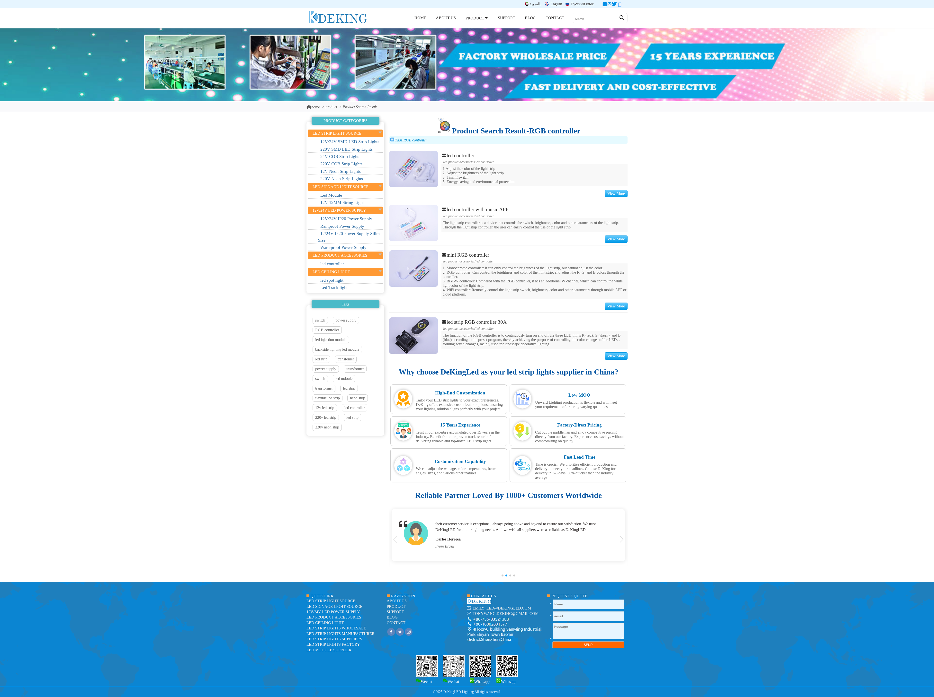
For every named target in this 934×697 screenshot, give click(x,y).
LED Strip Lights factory (333, 644)
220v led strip (325, 417)
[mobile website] (620, 5)
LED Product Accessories (459, 162)
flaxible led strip (327, 398)
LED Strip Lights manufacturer (340, 634)
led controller (354, 408)
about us (397, 601)
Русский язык (582, 4)
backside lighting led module (337, 349)
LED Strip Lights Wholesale (336, 628)
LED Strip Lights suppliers (334, 639)
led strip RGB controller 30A (477, 322)
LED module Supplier (328, 650)
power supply (345, 320)
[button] (502, 575)
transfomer (346, 359)
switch (320, 320)
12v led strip (324, 408)
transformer (355, 369)
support (395, 612)
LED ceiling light (325, 623)
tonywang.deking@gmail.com (506, 613)
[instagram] (609, 5)
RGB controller (327, 330)
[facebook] (604, 5)
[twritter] (614, 5)
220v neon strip (327, 427)
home (315, 107)
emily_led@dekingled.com (502, 608)
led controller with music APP (478, 209)
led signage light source (334, 606)
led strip (321, 359)
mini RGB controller (468, 255)
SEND (588, 645)
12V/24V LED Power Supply (333, 612)
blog (392, 617)
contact (396, 623)
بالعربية (535, 4)
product (331, 107)
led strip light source (330, 601)
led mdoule (343, 378)
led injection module (330, 340)
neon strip (357, 398)
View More (616, 194)
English (555, 4)
